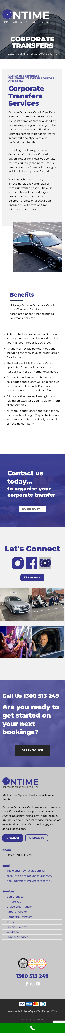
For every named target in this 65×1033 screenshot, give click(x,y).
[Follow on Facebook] (27, 984)
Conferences (15, 896)
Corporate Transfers (19, 916)
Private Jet (14, 901)
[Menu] (60, 17)
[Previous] (2, 604)
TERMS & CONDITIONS (32, 1019)
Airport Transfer (17, 911)
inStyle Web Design (39, 1011)
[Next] (61, 604)
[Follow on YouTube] (38, 984)
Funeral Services (17, 937)
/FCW (53, 1011)
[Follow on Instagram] (32, 984)
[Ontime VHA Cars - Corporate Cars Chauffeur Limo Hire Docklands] (26, 16)
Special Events (16, 927)
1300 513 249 (32, 976)
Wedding (13, 932)
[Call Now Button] (32, 1028)
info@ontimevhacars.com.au (26, 870)
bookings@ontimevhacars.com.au (29, 880)
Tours (10, 922)
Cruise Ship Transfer (20, 906)
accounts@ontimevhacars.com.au (29, 875)
